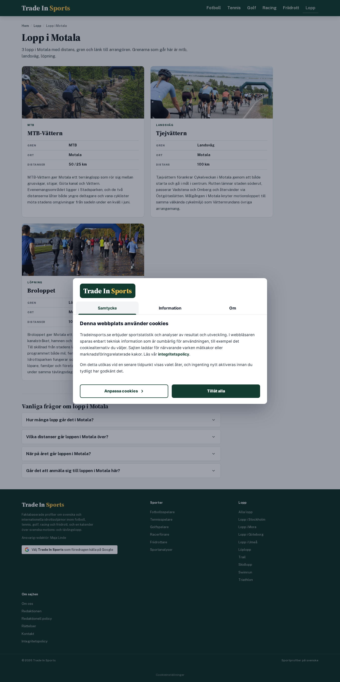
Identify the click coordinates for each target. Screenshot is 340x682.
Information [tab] (170, 308)
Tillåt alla (216, 390)
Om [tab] (232, 308)
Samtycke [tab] (107, 308)
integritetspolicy (173, 354)
